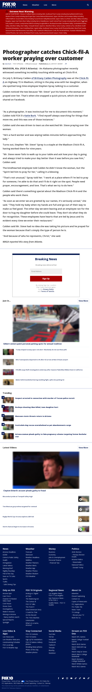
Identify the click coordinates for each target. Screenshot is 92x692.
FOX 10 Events (31, 637)
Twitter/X (52, 645)
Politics (75, 548)
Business (52, 552)
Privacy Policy (48, 289)
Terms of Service (47, 291)
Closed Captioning (78, 596)
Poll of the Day (8, 574)
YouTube (52, 634)
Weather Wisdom (32, 574)
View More (83, 301)
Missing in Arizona (9, 614)
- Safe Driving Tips (9, 584)
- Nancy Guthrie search (11, 617)
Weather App (30, 568)
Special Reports (8, 620)
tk (75, 678)
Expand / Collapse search (88, 5)
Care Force (7, 596)
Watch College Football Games (80, 640)
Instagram (52, 639)
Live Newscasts (8, 637)
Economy (52, 555)
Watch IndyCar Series (79, 652)
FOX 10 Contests (32, 634)
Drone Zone (7, 606)
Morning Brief (8, 568)
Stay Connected (34, 631)
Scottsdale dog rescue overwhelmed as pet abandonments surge (43, 425)
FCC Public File (77, 607)
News (5, 548)
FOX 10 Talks (30, 604)
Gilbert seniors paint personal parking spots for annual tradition (32, 344)
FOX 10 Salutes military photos (34, 643)
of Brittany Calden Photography (49, 78)
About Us (76, 590)
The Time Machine (32, 618)
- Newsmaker (76, 562)
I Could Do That (31, 612)
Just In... (7, 300)
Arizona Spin (7, 593)
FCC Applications (78, 604)
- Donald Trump (77, 567)
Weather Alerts (31, 565)
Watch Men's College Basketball (79, 655)
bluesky (80, 678)
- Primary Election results (78, 556)
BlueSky (51, 650)
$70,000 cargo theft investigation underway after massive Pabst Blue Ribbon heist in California (49, 370)
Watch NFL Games (78, 637)
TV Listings (76, 612)
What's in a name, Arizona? (32, 624)
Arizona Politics (77, 559)
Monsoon (29, 555)
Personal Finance (55, 560)
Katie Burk (30, 115)
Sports (5, 579)
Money (52, 548)
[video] (46, 470)
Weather (30, 548)
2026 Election (76, 552)
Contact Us (76, 599)
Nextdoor (52, 653)
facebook (58, 678)
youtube (71, 678)
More (54, 5)
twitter (63, 678)
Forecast (29, 552)
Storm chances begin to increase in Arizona (18, 527)
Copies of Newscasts (79, 601)
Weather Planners (32, 563)
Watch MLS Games (79, 666)
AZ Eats (28, 596)
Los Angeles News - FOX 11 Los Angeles (56, 594)
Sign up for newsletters (34, 639)
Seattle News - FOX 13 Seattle (57, 604)
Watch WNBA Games (79, 664)
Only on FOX (9, 590)
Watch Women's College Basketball (78, 660)
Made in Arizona (8, 612)
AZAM (5, 555)
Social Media (55, 631)
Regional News (56, 590)
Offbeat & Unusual (31, 64)
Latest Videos (10, 447)
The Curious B (31, 601)
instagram (67, 678)
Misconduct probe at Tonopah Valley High (18, 496)
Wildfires (29, 560)
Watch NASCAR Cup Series (79, 648)
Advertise (75, 593)
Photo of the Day (32, 650)
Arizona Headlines (9, 552)
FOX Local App (8, 645)
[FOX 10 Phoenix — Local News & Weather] (10, 5)
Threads (52, 648)
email (84, 678)
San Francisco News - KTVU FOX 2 (56, 599)
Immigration (7, 563)
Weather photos (31, 652)
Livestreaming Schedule (11, 642)
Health (5, 560)
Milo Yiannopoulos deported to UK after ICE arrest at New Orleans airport (42, 360)
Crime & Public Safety (10, 557)
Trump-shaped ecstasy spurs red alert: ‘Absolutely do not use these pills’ (41, 350)
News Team (76, 610)
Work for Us (76, 618)
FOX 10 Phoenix (18, 64)
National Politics (77, 565)
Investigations (8, 609)
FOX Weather (30, 576)
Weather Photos (32, 571)
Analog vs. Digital (32, 593)
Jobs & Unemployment (57, 557)
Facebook (52, 642)
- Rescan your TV (78, 615)
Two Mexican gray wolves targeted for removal (20, 506)
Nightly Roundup (9, 571)
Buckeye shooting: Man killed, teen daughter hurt (36, 407)
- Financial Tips (54, 563)
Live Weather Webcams (11, 639)
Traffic (5, 582)
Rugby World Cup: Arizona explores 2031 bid (18, 517)
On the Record (31, 615)
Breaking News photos (34, 647)
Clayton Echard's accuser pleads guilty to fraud (24, 490)
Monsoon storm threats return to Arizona (33, 416)
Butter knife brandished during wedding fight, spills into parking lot (40, 380)
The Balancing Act (32, 599)
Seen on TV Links (9, 576)
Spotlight (6, 622)
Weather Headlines (32, 557)
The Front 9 (30, 607)
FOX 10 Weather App (10, 648)
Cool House (7, 603)
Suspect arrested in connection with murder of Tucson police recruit (45, 398)
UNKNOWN (30, 620)
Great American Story (33, 610)
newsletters (88, 678)
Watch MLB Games (79, 644)
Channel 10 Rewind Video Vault (9, 600)
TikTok (51, 637)
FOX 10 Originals (34, 590)
